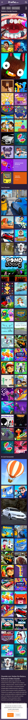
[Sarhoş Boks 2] (20, 86)
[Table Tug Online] (20, 152)
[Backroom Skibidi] (7, 249)
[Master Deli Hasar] (7, 381)
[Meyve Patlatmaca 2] (7, 354)
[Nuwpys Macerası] (7, 624)
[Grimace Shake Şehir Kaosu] (7, 434)
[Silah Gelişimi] (20, 368)
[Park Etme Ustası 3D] (7, 584)
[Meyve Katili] (20, 139)
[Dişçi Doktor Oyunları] (14, 26)
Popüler (8, 8)
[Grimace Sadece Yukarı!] (20, 407)
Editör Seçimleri (15, 8)
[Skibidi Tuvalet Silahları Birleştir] (20, 637)
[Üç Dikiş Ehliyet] (20, 341)
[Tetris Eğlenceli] (20, 624)
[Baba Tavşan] (14, 66)
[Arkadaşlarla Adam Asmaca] (7, 328)
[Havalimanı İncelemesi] (20, 381)
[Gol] (7, 544)
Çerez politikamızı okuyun (13, 711)
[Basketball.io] (20, 558)
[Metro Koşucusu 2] (7, 368)
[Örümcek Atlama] (20, 394)
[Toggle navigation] (2, 2)
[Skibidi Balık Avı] (20, 235)
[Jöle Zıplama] (20, 125)
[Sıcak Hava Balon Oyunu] (14, 472)
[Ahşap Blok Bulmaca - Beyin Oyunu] (7, 86)
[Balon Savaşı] (20, 354)
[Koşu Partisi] (20, 315)
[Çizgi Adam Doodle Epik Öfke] (7, 421)
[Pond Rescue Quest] (14, 268)
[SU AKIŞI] (20, 571)
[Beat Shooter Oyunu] (7, 394)
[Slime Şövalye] (20, 434)
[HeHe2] (7, 531)
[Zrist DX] (20, 447)
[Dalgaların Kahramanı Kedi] (20, 302)
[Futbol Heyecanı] (7, 46)
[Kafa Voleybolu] (7, 125)
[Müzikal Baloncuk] (20, 112)
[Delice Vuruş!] (7, 302)
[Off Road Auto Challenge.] (7, 222)
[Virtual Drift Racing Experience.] (7, 235)
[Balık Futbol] (7, 650)
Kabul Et (10, 714)
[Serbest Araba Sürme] (20, 328)
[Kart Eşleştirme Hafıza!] (20, 99)
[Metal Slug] (20, 664)
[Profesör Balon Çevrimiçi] (7, 99)
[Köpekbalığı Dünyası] (20, 544)
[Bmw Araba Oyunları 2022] (14, 511)
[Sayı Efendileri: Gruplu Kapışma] (20, 46)
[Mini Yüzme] (7, 407)
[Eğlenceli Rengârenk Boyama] (7, 152)
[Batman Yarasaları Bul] (7, 637)
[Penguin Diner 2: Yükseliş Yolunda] (7, 341)
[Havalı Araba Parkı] (7, 139)
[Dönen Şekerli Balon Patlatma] (7, 112)
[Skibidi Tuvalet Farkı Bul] (20, 249)
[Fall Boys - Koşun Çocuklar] (7, 315)
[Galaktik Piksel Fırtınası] (20, 421)
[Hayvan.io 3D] (20, 597)
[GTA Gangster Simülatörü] (14, 202)
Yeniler (3, 8)
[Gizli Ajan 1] (20, 492)
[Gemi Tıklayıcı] (20, 288)
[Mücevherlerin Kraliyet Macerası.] (7, 288)
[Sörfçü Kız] (7, 492)
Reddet (18, 714)
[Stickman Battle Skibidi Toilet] (20, 222)
